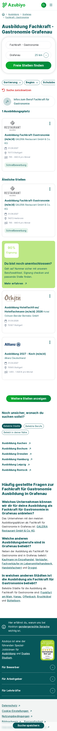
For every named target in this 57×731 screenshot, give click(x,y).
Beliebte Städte (11, 426)
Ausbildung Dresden (15, 453)
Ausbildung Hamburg (15, 459)
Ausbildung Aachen (15, 443)
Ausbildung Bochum (15, 448)
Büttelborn (13, 600)
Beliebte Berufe (33, 426)
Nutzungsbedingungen (15, 716)
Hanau (17, 596)
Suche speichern (28, 725)
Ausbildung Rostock (15, 469)
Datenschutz (9, 705)
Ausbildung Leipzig (14, 464)
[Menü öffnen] (51, 5)
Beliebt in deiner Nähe (15, 432)
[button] (41, 55)
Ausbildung (13, 14)
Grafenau (26, 14)
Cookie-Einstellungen (15, 710)
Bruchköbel (44, 596)
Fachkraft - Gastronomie (17, 17)
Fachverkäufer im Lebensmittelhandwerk (27, 563)
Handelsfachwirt (12, 567)
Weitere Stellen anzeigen (28, 398)
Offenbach (29, 596)
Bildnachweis (10, 721)
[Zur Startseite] (14, 5)
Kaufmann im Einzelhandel (18, 559)
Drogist (32, 567)
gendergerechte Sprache (34, 626)
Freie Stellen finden (28, 65)
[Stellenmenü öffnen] (50, 123)
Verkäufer (41, 559)
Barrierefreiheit (33, 721)
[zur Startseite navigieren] (3, 14)
